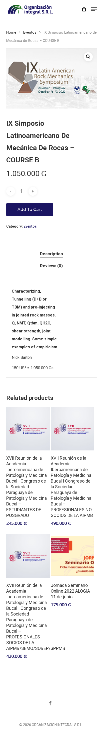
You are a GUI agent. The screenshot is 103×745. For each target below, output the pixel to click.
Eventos (29, 32)
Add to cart (30, 209)
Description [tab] (51, 253)
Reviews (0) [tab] (51, 265)
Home (11, 32)
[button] (94, 9)
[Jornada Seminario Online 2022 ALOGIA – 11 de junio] (72, 556)
